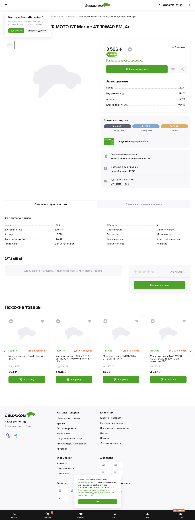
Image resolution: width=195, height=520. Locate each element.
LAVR (182, 87)
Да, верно (16, 30)
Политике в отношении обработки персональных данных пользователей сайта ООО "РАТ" (96, 492)
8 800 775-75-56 (172, 5)
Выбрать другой (37, 30)
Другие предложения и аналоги (143, 204)
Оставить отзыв (159, 285)
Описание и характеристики (51, 204)
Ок (97, 501)
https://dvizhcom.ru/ (87, 482)
